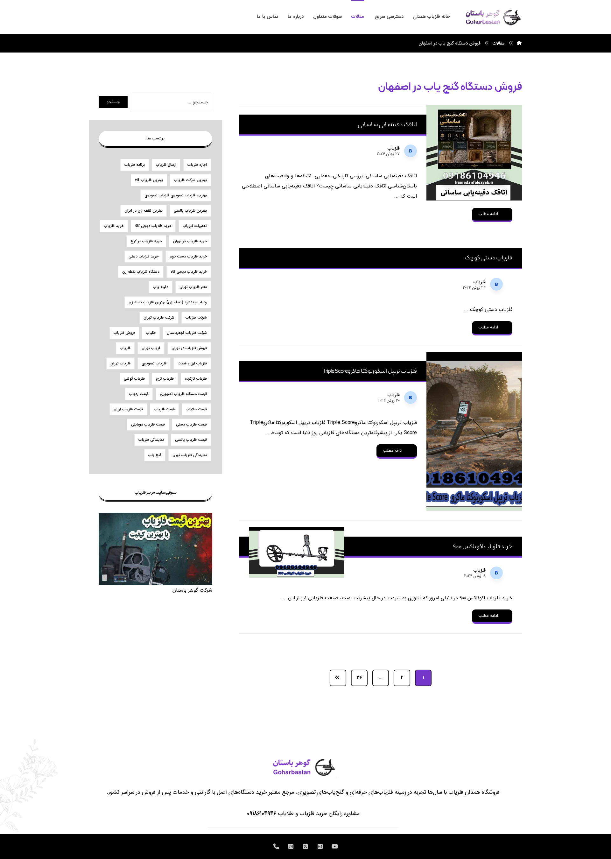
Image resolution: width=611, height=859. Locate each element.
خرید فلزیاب (114, 226)
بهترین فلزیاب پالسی (190, 211)
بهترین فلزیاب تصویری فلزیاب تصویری (175, 195)
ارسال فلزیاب (166, 165)
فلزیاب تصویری (154, 363)
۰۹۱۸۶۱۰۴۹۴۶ (261, 813)
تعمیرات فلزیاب (195, 226)
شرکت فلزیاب (196, 317)
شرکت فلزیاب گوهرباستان (187, 333)
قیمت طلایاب (196, 409)
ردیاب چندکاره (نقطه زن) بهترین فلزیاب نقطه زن (168, 302)
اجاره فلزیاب (197, 165)
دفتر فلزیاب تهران (193, 287)
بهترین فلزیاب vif (149, 180)
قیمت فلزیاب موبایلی (148, 424)
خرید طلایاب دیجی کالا (153, 226)
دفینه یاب (160, 287)
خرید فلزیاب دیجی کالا (189, 272)
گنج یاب (154, 455)
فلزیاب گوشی (134, 379)
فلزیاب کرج (165, 379)
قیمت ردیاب (139, 394)
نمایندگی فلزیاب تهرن (189, 455)
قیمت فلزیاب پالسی (191, 440)
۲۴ (359, 678)
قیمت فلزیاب (164, 409)
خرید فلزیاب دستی (143, 256)
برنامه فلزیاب (134, 165)
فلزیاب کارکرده (196, 379)
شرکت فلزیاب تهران (159, 317)
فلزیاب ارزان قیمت (192, 363)
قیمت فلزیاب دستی (191, 424)
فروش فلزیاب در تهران (189, 348)
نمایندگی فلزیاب (151, 440)
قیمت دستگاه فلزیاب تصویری (183, 394)
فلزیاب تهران (120, 363)
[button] (335, 847)
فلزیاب (394, 148)
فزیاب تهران (151, 348)
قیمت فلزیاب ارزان (128, 409)
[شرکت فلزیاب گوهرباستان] (492, 17)
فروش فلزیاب (124, 333)
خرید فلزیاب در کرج (146, 241)
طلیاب (151, 333)
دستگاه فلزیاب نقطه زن (140, 272)
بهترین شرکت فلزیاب (190, 180)
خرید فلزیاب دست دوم (188, 256)
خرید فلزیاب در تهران (190, 241)
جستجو (113, 102)
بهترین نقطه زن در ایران (143, 211)
